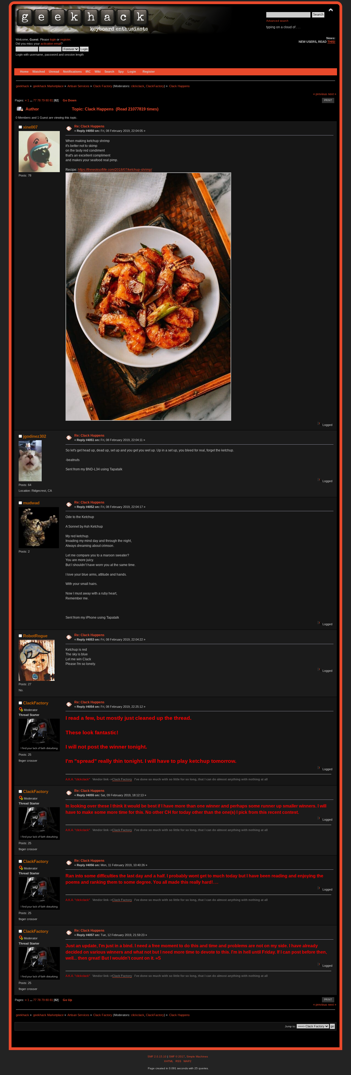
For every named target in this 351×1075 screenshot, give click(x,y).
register (65, 39)
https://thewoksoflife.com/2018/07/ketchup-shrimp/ (115, 170)
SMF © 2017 (177, 1056)
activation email (51, 43)
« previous (320, 94)
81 (51, 100)
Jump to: (290, 1026)
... (31, 100)
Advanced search (277, 20)
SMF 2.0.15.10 (157, 1056)
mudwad (31, 502)
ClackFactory (155, 86)
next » (332, 94)
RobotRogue (35, 635)
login (53, 39)
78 (39, 100)
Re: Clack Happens (89, 126)
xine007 (30, 127)
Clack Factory (122, 779)
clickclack (137, 86)
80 (47, 100)
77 (34, 100)
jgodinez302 (34, 436)
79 (43, 100)
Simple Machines (197, 1056)
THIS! (331, 41)
